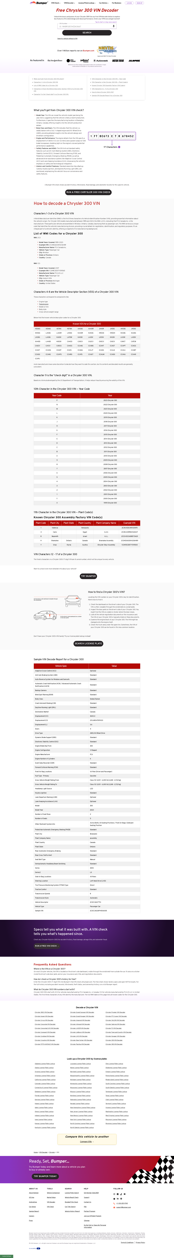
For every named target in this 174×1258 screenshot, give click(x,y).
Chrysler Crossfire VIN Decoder (45, 1040)
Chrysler (52, 1152)
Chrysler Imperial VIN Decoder (80, 1020)
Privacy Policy (140, 1243)
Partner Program (89, 1211)
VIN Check (50, 1207)
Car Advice (32, 1207)
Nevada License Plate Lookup (80, 1104)
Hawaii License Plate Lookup (44, 1104)
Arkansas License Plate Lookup (45, 1076)
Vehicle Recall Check (71, 1198)
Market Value (51, 1198)
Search (87, 32)
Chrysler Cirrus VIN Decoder (44, 1020)
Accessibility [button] (32, 1248)
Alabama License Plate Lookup (45, 1064)
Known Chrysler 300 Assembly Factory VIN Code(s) (108, 86)
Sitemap (86, 1221)
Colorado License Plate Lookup (45, 1084)
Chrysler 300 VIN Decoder (114, 1044)
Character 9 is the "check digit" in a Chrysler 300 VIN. (51, 94)
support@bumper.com (123, 1207)
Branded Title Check (71, 1202)
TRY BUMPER (88, 576)
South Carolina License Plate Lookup (118, 1084)
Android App (33, 1202)
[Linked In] (118, 1198)
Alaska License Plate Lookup (44, 1068)
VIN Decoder (43, 1152)
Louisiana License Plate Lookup (80, 1064)
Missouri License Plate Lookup (80, 1092)
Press (31, 1221)
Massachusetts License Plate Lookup (82, 1076)
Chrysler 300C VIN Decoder (44, 1012)
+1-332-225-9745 (122, 1203)
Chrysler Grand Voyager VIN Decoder (82, 1016)
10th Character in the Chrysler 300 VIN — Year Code (109, 79)
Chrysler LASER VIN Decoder (79, 1028)
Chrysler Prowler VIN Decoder (115, 1012)
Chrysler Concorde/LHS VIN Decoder (47, 1028)
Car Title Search (70, 1207)
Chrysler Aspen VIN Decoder (44, 1016)
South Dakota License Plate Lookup (117, 1088)
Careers (31, 1216)
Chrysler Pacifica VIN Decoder (80, 1044)
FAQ (85, 1207)
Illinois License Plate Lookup (44, 1112)
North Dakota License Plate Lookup (82, 1128)
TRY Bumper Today (45, 1176)
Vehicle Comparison (53, 1193)
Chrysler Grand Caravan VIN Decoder (82, 1012)
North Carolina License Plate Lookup (82, 1124)
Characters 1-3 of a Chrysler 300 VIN (46, 82)
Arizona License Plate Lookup (44, 1072)
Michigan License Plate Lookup (80, 1080)
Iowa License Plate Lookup (43, 1120)
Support (86, 1198)
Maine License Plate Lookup (79, 1068)
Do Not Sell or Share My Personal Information (95, 1226)
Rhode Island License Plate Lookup (117, 1080)
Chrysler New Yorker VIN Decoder (81, 1040)
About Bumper (34, 1193)
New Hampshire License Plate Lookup (82, 1108)
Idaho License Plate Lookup (44, 1108)
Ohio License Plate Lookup (114, 1064)
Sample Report (34, 1211)
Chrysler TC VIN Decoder (114, 1028)
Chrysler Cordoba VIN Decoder (45, 1036)
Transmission (43, 304)
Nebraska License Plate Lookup (80, 1100)
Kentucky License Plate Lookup (45, 1128)
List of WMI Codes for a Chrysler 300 (46, 86)
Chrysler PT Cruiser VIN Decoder (116, 1016)
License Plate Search (72, 1193)
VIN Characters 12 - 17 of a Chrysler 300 (105, 89)
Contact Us (87, 1202)
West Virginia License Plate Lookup (117, 1116)
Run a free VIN (47, 946)
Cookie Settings (6, 1256)
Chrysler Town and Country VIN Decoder (119, 1032)
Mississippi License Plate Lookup (81, 1088)
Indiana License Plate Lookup (44, 1116)
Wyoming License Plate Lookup (116, 1124)
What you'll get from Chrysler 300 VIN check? (49, 79)
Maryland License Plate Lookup (80, 1072)
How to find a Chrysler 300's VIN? (103, 92)
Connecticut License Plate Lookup (46, 1088)
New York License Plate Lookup (80, 1120)
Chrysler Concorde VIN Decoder (45, 1024)
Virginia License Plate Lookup (115, 1108)
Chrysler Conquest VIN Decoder (45, 1032)
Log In (129, 3)
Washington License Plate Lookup (117, 1112)
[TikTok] (122, 1194)
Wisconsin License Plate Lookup (116, 1120)
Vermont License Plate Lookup (116, 1104)
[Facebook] (118, 1194)
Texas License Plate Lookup (115, 1096)
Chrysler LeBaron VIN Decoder (80, 1032)
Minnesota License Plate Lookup (81, 1084)
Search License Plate (88, 643)
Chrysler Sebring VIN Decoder (115, 1024)
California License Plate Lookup (45, 1080)
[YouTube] (125, 1194)
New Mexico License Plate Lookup (81, 1116)
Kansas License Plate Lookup (44, 1124)
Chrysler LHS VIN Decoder (79, 1036)
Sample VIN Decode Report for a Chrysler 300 (107, 96)
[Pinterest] (122, 1198)
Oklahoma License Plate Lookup (116, 1068)
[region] (87, 341)
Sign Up (139, 3)
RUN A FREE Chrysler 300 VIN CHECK (88, 192)
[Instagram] (115, 1194)
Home (36, 1152)
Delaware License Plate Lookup (45, 1092)
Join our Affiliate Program (92, 1216)
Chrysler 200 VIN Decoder (114, 1040)
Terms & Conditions (127, 1243)
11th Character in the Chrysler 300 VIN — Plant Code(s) (110, 82)
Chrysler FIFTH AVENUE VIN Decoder (47, 1044)
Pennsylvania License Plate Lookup (117, 1076)
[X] (115, 1198)
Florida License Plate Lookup (44, 1096)
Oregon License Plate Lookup (115, 1072)
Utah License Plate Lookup (114, 1100)
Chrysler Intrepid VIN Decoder (80, 1024)
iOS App (31, 1198)
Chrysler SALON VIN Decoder (115, 1020)
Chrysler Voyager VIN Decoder (115, 1036)
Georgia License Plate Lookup (44, 1100)
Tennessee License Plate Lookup (116, 1092)
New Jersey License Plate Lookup (81, 1112)
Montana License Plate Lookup (80, 1096)
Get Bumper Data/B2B (91, 1193)
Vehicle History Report (72, 1211)
